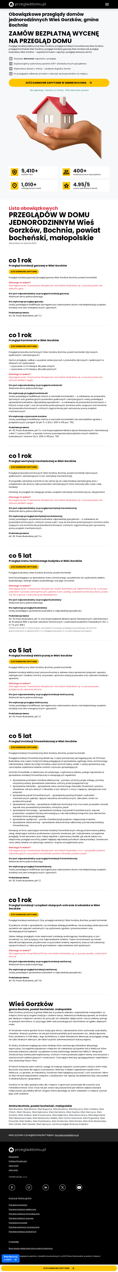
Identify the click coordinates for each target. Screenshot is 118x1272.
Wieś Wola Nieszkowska (94, 1121)
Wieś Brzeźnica (60, 1109)
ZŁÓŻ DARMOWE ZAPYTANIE (56, 1268)
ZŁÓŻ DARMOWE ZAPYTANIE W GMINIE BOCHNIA (56, 82)
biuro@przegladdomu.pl (67, 1135)
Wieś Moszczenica (78, 1115)
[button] (107, 4)
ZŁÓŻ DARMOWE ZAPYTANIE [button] (24, 271)
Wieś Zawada (28, 1124)
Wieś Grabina (25, 1115)
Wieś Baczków (16, 1109)
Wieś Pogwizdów (91, 1118)
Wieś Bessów (30, 1109)
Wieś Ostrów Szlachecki (70, 1118)
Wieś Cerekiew (91, 1109)
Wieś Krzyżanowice (42, 1115)
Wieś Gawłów (72, 1112)
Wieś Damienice (57, 1112)
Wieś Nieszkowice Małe (20, 1118)
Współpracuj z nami (10, 1258)
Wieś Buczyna (76, 1109)
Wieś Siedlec (25, 1121)
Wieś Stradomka (60, 1121)
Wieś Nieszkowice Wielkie (45, 1118)
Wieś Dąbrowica (40, 1112)
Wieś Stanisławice (42, 1121)
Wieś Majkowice (60, 1115)
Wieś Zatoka (15, 1124)
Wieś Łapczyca (43, 1124)
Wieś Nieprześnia (96, 1115)
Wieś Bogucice (44, 1109)
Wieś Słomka (75, 1121)
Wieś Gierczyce (88, 1112)
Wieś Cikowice (24, 1112)
